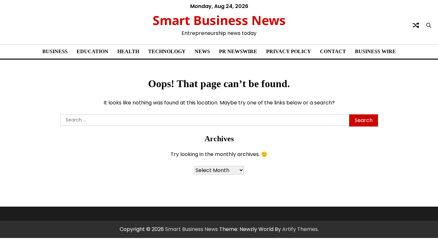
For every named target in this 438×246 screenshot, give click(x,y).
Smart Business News (219, 20)
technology (167, 51)
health (128, 51)
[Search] (429, 25)
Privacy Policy (288, 51)
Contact (333, 51)
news (202, 51)
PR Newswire (238, 51)
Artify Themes (300, 229)
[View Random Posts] (416, 25)
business (55, 51)
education (92, 51)
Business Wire (375, 51)
